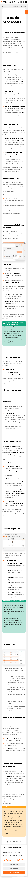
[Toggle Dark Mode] (23, 2)
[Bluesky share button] (14, 842)
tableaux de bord (16, 6)
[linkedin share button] (20, 842)
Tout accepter (14, 873)
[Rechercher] (18, 2)
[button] (17, 842)
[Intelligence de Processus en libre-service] (8, 2)
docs (11, 6)
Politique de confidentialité (7, 859)
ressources (7, 6)
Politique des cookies (19, 859)
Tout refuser (14, 864)
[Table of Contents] (26, 12)
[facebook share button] (7, 842)
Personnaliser (14, 869)
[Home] (3, 6)
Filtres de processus (23, 6)
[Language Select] (21, 2)
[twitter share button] (11, 842)
